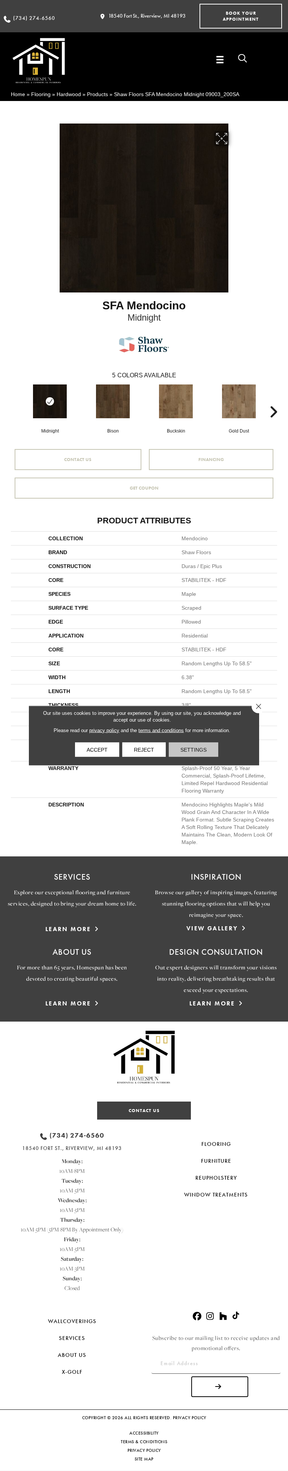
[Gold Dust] (238, 401)
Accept (97, 750)
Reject (144, 750)
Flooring (41, 94)
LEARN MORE (68, 929)
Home (18, 94)
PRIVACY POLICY (189, 1418)
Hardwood (69, 94)
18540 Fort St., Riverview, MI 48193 (147, 15)
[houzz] (223, 1316)
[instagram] (210, 1316)
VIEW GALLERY (212, 928)
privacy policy (104, 730)
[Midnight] (49, 401)
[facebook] (197, 1316)
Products (97, 94)
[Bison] (112, 401)
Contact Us (78, 460)
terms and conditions (161, 730)
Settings (193, 750)
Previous (14, 400)
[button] (241, 16)
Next (273, 400)
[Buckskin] (175, 401)
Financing (211, 460)
